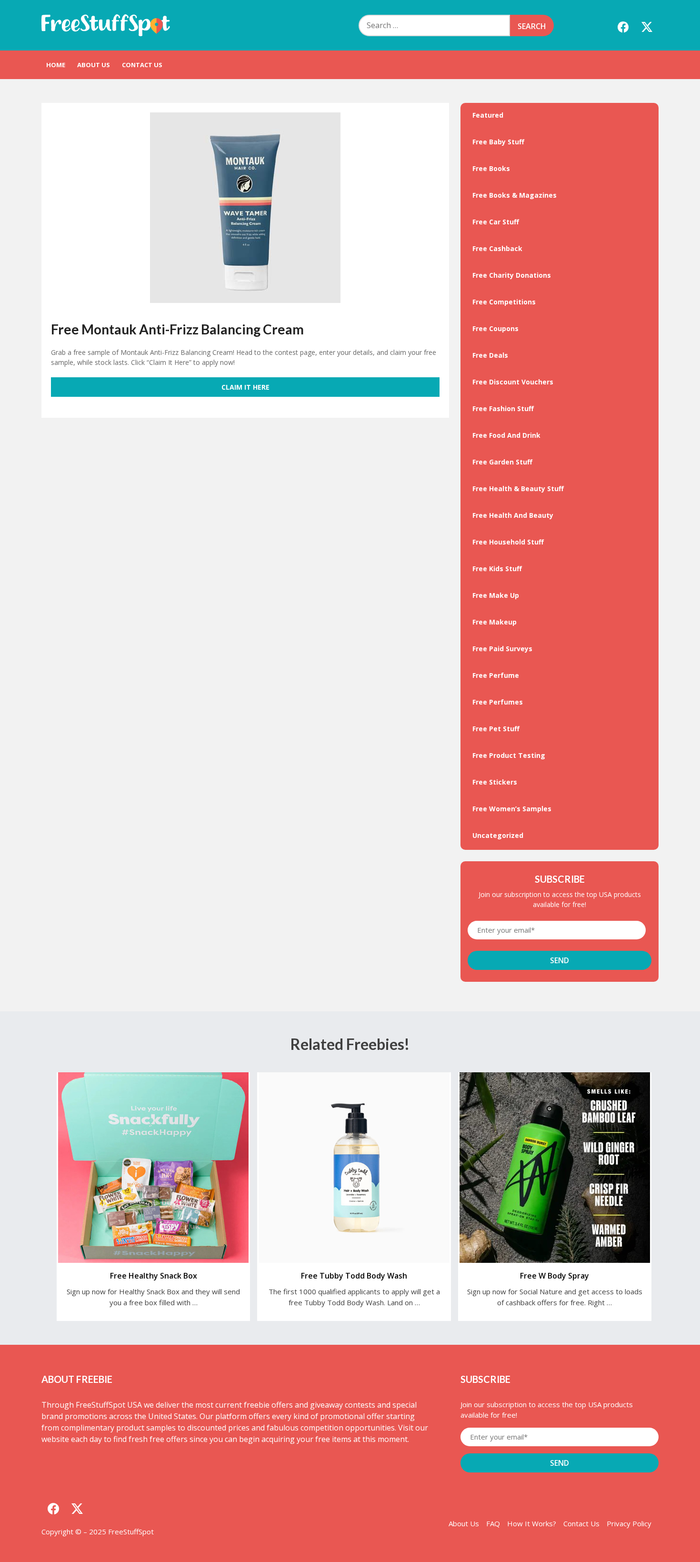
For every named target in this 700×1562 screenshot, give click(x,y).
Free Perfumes (497, 701)
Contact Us (142, 64)
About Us (93, 64)
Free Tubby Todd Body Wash (354, 1275)
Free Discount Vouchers (512, 381)
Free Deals (490, 355)
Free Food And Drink (506, 435)
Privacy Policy (629, 1523)
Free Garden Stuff (502, 461)
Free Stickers (494, 781)
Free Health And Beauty (512, 515)
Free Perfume (495, 675)
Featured (487, 115)
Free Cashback (497, 248)
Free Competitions (504, 301)
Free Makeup (494, 621)
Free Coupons (495, 328)
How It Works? (531, 1523)
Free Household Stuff (508, 541)
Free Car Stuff (495, 221)
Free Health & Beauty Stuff (518, 488)
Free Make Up (495, 595)
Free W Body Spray (554, 1275)
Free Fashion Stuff (503, 408)
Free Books (491, 168)
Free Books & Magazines (514, 195)
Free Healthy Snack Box (153, 1275)
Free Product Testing (508, 755)
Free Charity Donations (511, 275)
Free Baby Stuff (498, 141)
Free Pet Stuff (496, 728)
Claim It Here (245, 387)
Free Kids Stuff (497, 568)
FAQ (493, 1523)
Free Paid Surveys (502, 648)
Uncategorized (497, 835)
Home (55, 64)
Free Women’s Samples (511, 808)
